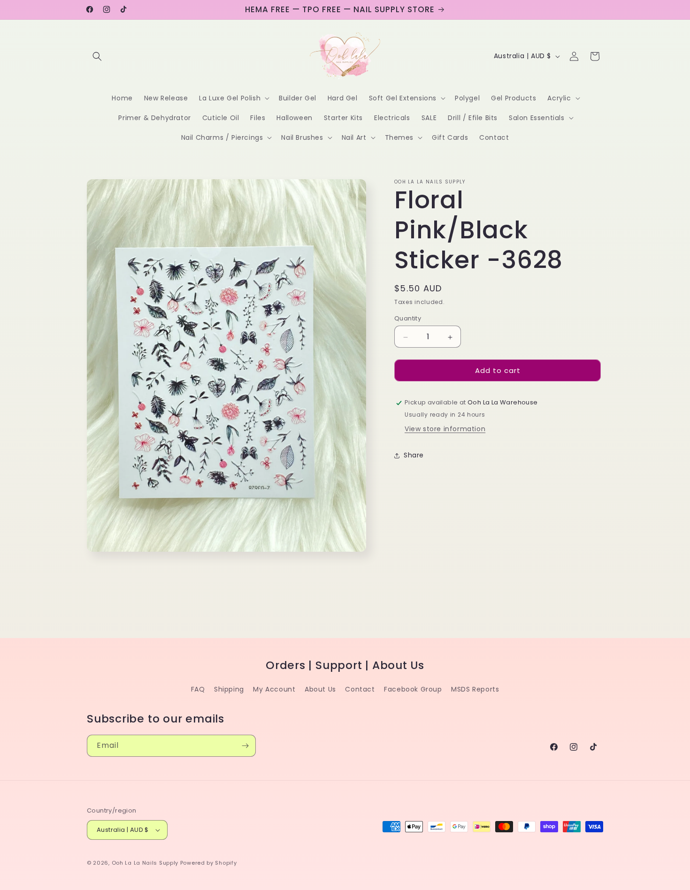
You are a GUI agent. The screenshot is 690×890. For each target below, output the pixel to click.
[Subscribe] (245, 746)
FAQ (198, 689)
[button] (97, 56)
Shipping (229, 689)
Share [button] (414, 455)
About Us (320, 689)
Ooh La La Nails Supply (146, 863)
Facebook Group (413, 689)
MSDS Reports (475, 689)
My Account (274, 689)
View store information (445, 429)
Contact (360, 689)
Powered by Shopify (208, 863)
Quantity (407, 318)
